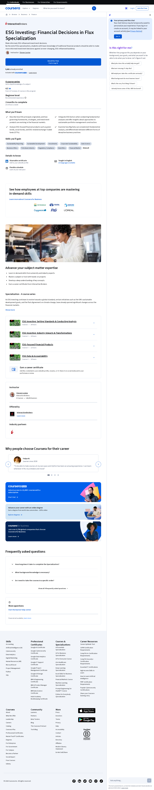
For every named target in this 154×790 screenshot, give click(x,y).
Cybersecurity (11, 651)
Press (58, 712)
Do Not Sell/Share (62, 752)
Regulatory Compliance (46, 148)
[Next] (98, 464)
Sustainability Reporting (15, 144)
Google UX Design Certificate (37, 675)
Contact (58, 733)
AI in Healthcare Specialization (61, 663)
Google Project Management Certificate (39, 669)
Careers (8, 723)
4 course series (12, 81)
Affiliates (59, 743)
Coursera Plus (10, 729)
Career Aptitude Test (87, 644)
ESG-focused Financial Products (37, 344)
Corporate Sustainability (69, 144)
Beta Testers (35, 719)
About (8, 712)
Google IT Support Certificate (37, 663)
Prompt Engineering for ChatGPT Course (64, 689)
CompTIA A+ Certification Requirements (88, 654)
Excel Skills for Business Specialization (64, 675)
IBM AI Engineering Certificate (37, 680)
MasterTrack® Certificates (15, 736)
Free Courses (10, 760)
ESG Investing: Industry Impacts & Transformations (47, 333)
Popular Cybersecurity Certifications (88, 689)
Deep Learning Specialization (60, 669)
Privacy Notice (135, 31)
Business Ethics (12, 148)
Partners (34, 716)
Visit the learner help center (19, 610)
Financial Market (75, 148)
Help (57, 726)
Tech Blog (34, 729)
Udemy (8, 764)
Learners (34, 712)
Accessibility (60, 729)
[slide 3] (54, 475)
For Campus (10, 750)
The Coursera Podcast (38, 726)
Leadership (10, 719)
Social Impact (10, 757)
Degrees (9, 740)
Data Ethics (62, 148)
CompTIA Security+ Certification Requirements (86, 661)
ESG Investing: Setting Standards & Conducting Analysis (49, 321)
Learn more (33, 73)
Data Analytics (11, 654)
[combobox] (64, 8)
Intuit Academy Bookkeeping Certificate (39, 697)
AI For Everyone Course (64, 659)
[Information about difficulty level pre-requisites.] (25, 98)
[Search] (94, 8)
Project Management (13, 668)
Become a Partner (12, 753)
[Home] (7, 14)
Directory (59, 740)
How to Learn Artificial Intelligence (87, 677)
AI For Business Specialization (61, 654)
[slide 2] (51, 475)
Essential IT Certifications (89, 667)
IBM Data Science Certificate (36, 692)
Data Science (85, 144)
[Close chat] (150, 15)
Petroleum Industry (28, 148)
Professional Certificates (14, 733)
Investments (53, 144)
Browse (14, 14)
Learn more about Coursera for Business (25, 199)
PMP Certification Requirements (86, 683)
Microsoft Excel (11, 665)
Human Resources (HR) (13, 661)
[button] (36, 8)
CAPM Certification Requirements (86, 649)
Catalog (8, 726)
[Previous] (8, 464)
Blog (32, 723)
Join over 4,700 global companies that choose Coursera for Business (26, 530)
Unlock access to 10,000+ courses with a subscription (24, 491)
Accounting (10, 644)
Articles (58, 736)
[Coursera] (12, 8)
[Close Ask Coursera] (126, 8)
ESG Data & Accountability (35, 356)
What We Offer (11, 716)
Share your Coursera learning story (87, 694)
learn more (27, 618)
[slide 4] (58, 475)
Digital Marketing (11, 658)
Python (8, 672)
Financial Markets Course (64, 679)
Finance (34, 14)
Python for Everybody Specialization (63, 695)
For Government (11, 747)
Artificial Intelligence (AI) (14, 648)
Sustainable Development (36, 144)
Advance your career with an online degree (25, 507)
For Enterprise (11, 743)
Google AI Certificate (38, 647)
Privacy (58, 723)
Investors (59, 716)
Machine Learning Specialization (61, 684)
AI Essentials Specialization (60, 648)
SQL (7, 675)
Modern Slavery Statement (61, 748)
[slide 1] (48, 475)
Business (24, 14)
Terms (58, 719)
